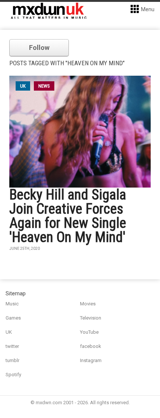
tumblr (12, 360)
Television (90, 318)
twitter (12, 346)
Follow (39, 47)
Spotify (13, 374)
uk (23, 86)
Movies (88, 304)
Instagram (91, 360)
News (44, 86)
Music (12, 304)
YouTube (89, 332)
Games (13, 318)
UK (9, 332)
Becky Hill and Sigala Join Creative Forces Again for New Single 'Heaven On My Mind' (67, 215)
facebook (90, 346)
